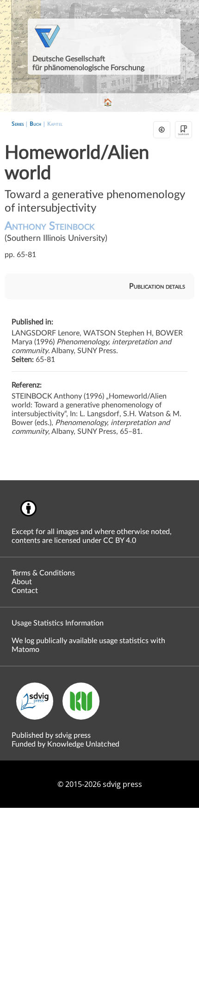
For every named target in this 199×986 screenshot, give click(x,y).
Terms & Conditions (43, 573)
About (22, 582)
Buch (35, 124)
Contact (25, 590)
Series (18, 124)
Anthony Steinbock (56, 232)
